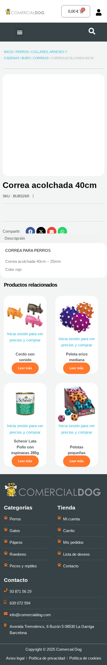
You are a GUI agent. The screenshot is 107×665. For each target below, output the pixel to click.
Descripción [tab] (15, 238)
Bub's (26, 58)
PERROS (22, 52)
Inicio (8, 52)
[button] (19, 32)
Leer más (25, 368)
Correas (41, 58)
